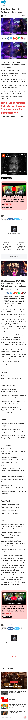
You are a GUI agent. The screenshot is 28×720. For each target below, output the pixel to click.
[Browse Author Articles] (14, 229)
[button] (14, 50)
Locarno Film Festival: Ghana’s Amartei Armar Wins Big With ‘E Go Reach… (14, 685)
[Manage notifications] (25, 717)
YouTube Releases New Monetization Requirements (17, 698)
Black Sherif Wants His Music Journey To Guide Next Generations (17, 692)
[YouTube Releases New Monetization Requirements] (4, 699)
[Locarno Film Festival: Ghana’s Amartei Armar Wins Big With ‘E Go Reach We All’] (14, 680)
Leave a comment (14, 256)
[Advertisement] (14, 134)
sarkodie (6, 215)
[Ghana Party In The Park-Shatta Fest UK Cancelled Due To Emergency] (4, 706)
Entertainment (14, 682)
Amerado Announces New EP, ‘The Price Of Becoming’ (17, 712)
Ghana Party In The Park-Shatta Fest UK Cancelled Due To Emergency (17, 705)
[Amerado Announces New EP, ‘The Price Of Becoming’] (4, 713)
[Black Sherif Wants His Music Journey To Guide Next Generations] (4, 693)
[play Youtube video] (14, 189)
